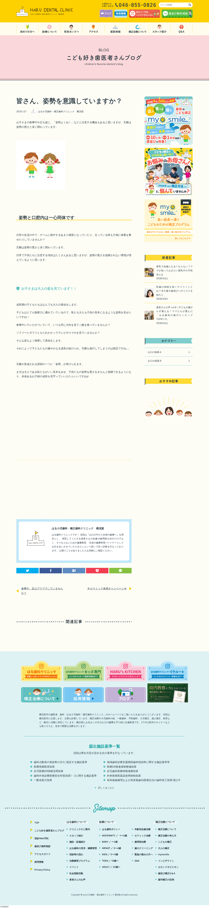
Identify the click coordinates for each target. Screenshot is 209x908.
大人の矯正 (163, 848)
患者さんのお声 (77, 879)
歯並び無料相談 (42, 846)
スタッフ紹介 (76, 835)
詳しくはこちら (106, 787)
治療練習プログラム (79, 860)
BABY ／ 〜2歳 (110, 841)
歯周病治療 (140, 841)
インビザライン (166, 860)
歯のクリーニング (144, 848)
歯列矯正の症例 (166, 879)
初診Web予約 (41, 838)
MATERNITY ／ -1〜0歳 (114, 835)
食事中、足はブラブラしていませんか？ (42, 591)
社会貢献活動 (76, 873)
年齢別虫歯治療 (143, 829)
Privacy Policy (42, 869)
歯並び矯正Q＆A (166, 873)
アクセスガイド (42, 854)
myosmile (163, 854)
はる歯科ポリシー (111, 829)
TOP (36, 822)
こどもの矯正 (165, 841)
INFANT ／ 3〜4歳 (111, 848)
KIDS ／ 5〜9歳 (110, 854)
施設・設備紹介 (77, 841)
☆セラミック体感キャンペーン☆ (107, 588)
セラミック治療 (143, 835)
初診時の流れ (76, 854)
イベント (74, 867)
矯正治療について (167, 829)
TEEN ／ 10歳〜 (110, 860)
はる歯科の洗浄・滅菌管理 (83, 848)
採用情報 (39, 861)
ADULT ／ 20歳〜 (111, 867)
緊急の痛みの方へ (144, 854)
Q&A (137, 860)
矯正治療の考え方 (167, 835)
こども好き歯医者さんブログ (49, 830)
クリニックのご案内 (79, 829)
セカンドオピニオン (168, 867)
